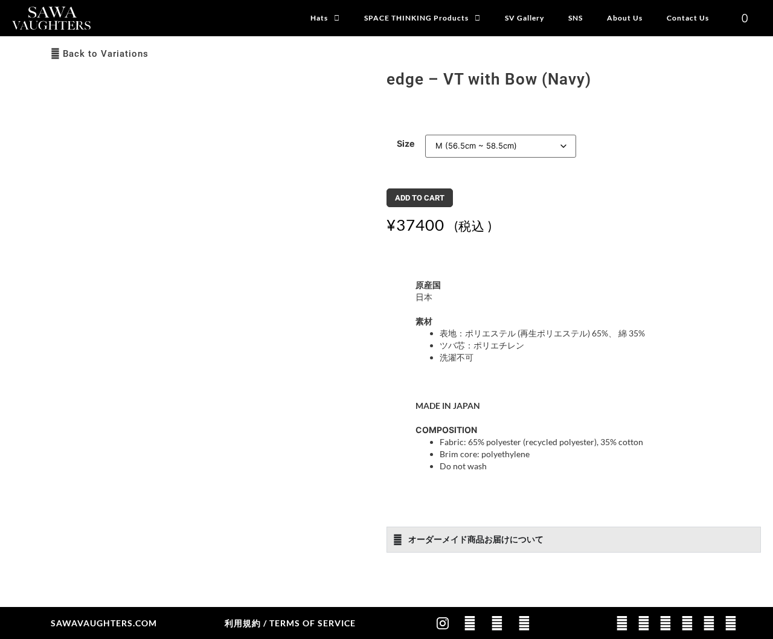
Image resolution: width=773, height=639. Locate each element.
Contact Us (688, 17)
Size (406, 144)
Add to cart (419, 197)
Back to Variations (106, 53)
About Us (625, 17)
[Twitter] (524, 623)
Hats (319, 17)
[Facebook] (497, 623)
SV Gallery (524, 17)
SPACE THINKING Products (416, 17)
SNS (575, 17)
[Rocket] (470, 623)
